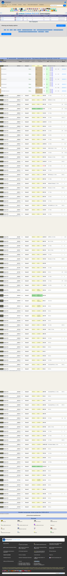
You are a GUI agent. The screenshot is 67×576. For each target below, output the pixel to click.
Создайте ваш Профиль (23, 544)
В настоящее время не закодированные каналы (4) (39, 552)
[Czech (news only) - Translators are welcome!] (16, 570)
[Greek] (19, 570)
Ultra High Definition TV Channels (39, 558)
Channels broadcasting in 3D (56, 557)
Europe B (27, 65)
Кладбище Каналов (7, 557)
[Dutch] (5, 570)
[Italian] (14, 570)
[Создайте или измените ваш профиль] (65, 2)
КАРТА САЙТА (4, 6)
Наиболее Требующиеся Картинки (25, 557)
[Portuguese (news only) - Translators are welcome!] (11, 570)
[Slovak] (18, 570)
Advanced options (61, 25)
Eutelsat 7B (29, 13)
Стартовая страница (16, 539)
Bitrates (47, 31)
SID (48, 61)
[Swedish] (8, 570)
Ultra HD (19, 29)
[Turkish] (23, 570)
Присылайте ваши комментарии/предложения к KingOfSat (55, 544)
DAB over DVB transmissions (8, 561)
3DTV (15, 29)
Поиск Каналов (53, 551)
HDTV (11, 29)
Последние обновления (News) (10, 547)
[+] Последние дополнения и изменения (44, 29)
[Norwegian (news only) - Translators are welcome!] (9, 570)
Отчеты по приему (22, 554)
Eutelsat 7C (18, 19)
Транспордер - (41, 31)
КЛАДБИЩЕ (41, 4)
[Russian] (25, 570)
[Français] (4, 570)
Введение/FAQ (6, 543)
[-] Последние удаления (58, 29)
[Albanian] (30, 570)
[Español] (12, 570)
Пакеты (24, 4)
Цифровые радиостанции (27, 29)
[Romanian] (27, 570)
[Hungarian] (29, 570)
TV (7, 29)
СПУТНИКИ (14, 4)
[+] (7, 4)
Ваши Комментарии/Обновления (34, 515)
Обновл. (63, 61)
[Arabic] (22, 570)
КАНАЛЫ (20, 4)
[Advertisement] (33, 47)
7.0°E (36, 13)
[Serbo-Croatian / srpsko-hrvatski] (26, 570)
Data (34, 29)
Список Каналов (37, 554)
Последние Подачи (37, 563)
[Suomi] (20, 570)
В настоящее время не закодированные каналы (28, 31)
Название (4, 61)
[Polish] (15, 570)
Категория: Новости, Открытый (24, 563)
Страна (20, 61)
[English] (3, 570)
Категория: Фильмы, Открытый (24, 564)
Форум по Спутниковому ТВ (39, 564)
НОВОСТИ (3, 4)
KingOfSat (61, 573)
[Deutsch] (7, 570)
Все (5, 29)
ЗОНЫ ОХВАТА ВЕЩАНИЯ (33, 4)
